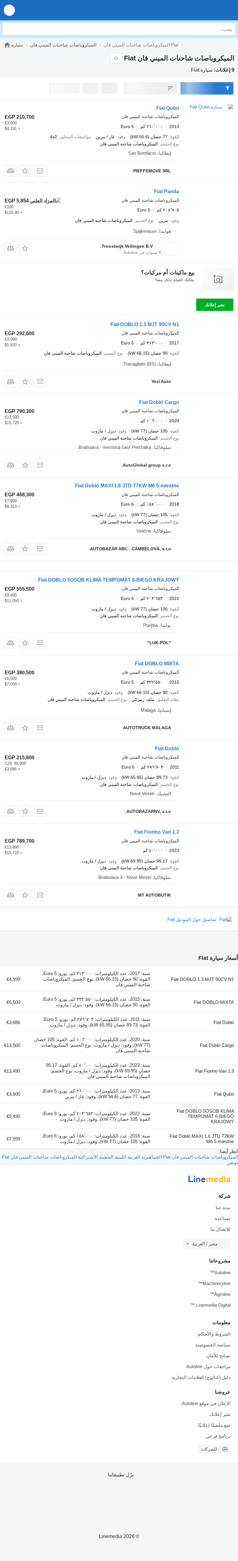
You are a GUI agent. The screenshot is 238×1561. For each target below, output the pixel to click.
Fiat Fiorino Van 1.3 (156, 832)
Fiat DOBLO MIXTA (157, 663)
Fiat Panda (166, 191)
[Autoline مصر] (198, 10)
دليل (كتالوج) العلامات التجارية (201, 1377)
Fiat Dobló (167, 748)
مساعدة (223, 1218)
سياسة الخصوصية (213, 1344)
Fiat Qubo (167, 108)
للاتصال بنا (220, 1229)
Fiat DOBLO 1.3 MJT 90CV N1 (144, 324)
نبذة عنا (223, 1207)
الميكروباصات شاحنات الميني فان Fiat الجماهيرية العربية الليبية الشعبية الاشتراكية (157, 1157)
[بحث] (9, 29)
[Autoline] (7, 45)
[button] (9, 10)
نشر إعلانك (215, 304)
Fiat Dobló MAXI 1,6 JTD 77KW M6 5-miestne (127, 485)
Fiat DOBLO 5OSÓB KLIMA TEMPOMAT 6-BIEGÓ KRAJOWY (108, 580)
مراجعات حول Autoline (208, 1366)
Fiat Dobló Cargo (159, 402)
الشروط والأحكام (214, 1334)
